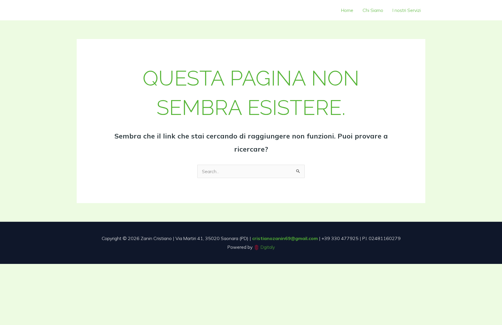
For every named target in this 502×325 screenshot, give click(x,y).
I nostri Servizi (406, 10)
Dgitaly (268, 247)
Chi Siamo (373, 10)
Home (347, 10)
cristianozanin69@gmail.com (285, 238)
